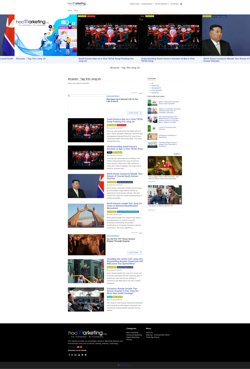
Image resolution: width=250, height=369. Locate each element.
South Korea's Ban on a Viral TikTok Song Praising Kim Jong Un (91, 59)
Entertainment (161, 4)
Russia (110, 297)
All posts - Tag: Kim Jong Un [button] (16, 58)
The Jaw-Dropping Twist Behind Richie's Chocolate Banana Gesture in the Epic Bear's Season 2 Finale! (169, 119)
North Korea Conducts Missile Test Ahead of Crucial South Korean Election (219, 59)
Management (147, 4)
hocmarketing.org (125, 365)
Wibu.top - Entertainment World (158, 335)
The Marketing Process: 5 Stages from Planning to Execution (168, 144)
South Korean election (125, 182)
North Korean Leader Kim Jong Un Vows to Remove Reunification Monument (124, 205)
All (152, 83)
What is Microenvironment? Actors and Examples (169, 103)
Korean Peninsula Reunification (128, 211)
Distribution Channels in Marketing (167, 136)
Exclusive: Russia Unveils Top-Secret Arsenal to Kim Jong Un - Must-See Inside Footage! (123, 290)
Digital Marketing (132, 337)
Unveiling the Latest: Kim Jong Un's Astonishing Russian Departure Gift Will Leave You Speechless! (125, 261)
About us (149, 333)
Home (70, 10)
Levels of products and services (167, 128)
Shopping (174, 4)
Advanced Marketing (134, 335)
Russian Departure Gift (125, 267)
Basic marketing (132, 333)
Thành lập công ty (152, 337)
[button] (78, 347)
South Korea (122, 125)
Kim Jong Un (112, 125)
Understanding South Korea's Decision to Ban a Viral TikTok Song (153, 59)
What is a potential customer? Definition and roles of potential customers (170, 111)
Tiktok (110, 152)
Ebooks (129, 340)
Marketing (134, 4)
